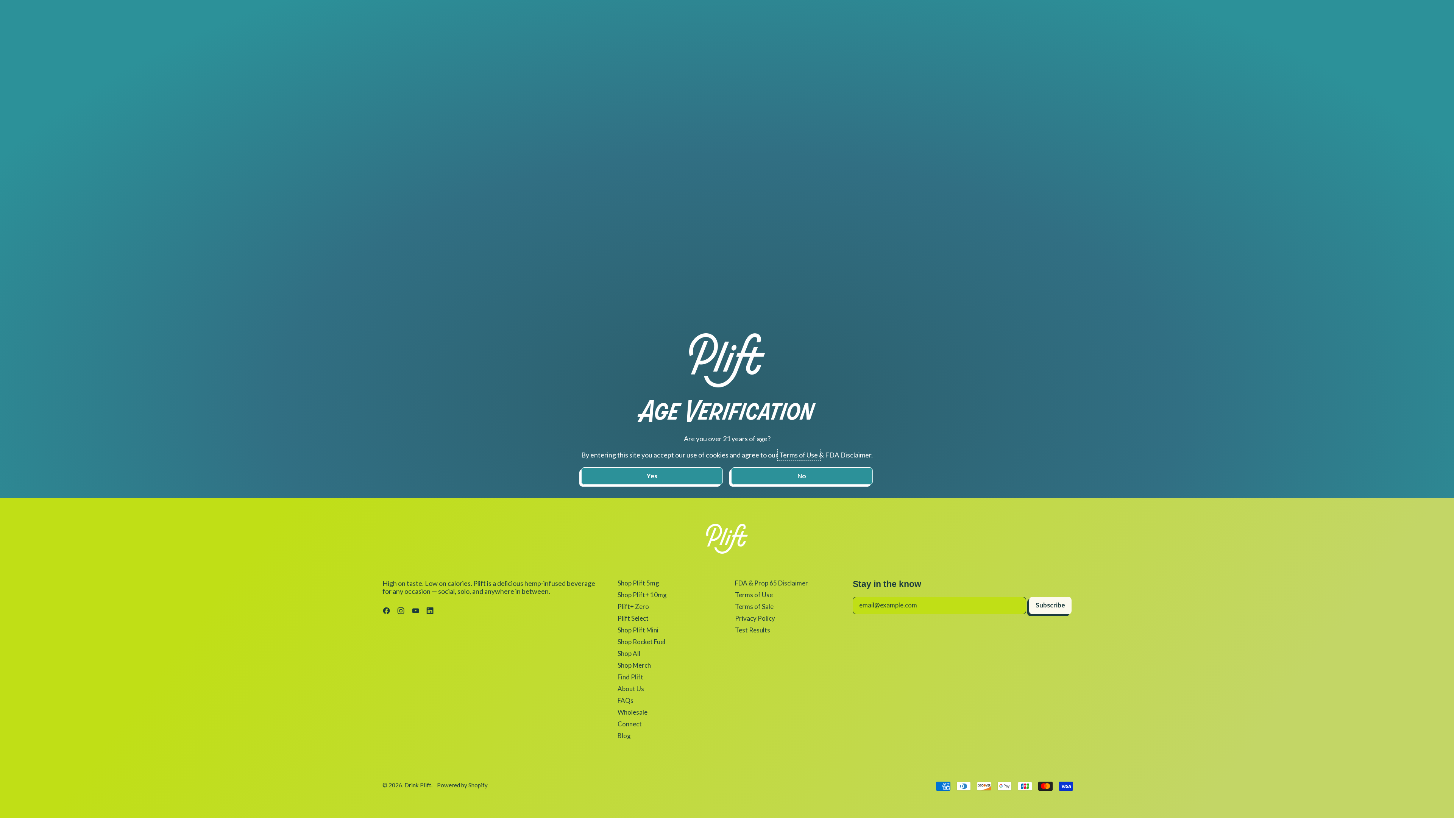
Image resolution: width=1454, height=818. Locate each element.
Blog (624, 736)
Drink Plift (417, 785)
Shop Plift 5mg (638, 583)
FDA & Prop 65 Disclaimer (771, 583)
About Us (631, 689)
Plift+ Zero (633, 606)
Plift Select (633, 618)
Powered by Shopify (462, 785)
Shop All (629, 653)
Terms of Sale (754, 606)
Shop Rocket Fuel (641, 642)
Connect (630, 724)
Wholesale (632, 712)
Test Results (752, 630)
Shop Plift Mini (638, 630)
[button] (652, 476)
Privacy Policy (755, 618)
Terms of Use (754, 595)
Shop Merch (634, 665)
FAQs (625, 700)
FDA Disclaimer (848, 455)
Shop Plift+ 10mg (642, 595)
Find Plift (630, 677)
